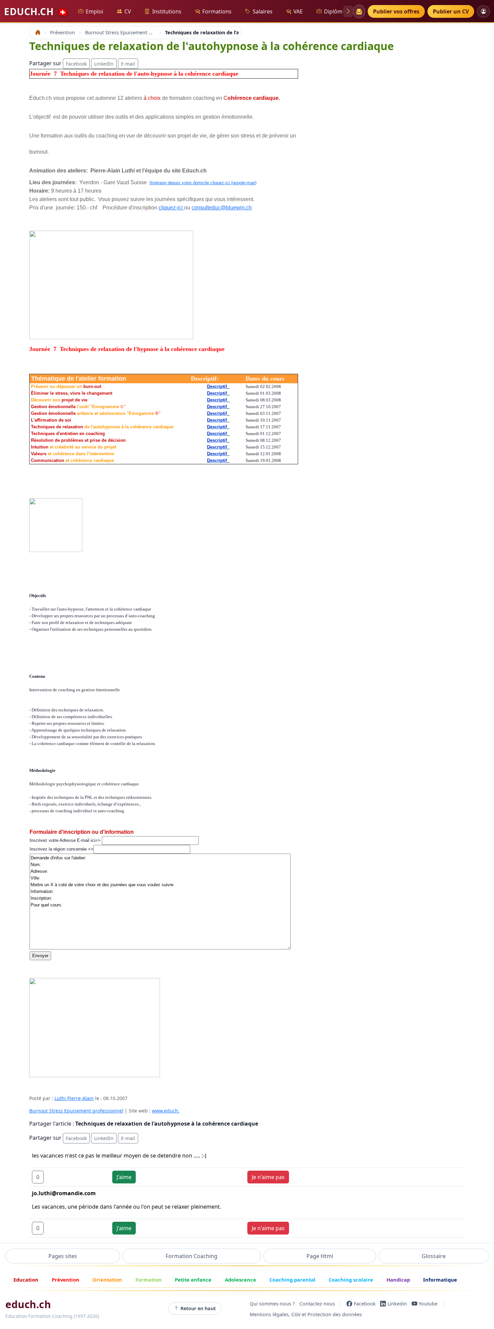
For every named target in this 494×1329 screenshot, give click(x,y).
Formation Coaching (191, 1256)
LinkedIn (104, 64)
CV (127, 11)
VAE (298, 11)
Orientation (107, 1279)
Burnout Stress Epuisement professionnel (76, 1110)
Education (25, 1279)
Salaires (263, 11)
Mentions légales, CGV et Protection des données (306, 1314)
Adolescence (240, 1279)
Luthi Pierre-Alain (74, 1098)
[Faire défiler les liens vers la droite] (348, 11)
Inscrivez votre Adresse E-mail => (66, 840)
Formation (148, 1279)
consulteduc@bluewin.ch (222, 207)
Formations (217, 11)
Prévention (65, 1279)
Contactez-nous (317, 1303)
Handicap (398, 1279)
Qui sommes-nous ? (272, 1303)
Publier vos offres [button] (396, 11)
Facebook (76, 64)
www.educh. (165, 1110)
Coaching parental (293, 1279)
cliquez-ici (171, 207)
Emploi (94, 11)
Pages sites (62, 1256)
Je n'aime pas (268, 1177)
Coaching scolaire (351, 1279)
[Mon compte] (483, 11)
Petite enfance (193, 1279)
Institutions (166, 11)
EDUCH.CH (36, 11)
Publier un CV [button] (451, 11)
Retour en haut (198, 1308)
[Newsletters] (359, 11)
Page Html (319, 1256)
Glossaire (434, 1256)
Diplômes (336, 11)
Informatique (440, 1279)
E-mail (128, 64)
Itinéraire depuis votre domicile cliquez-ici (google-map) (203, 182)
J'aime (124, 1177)
